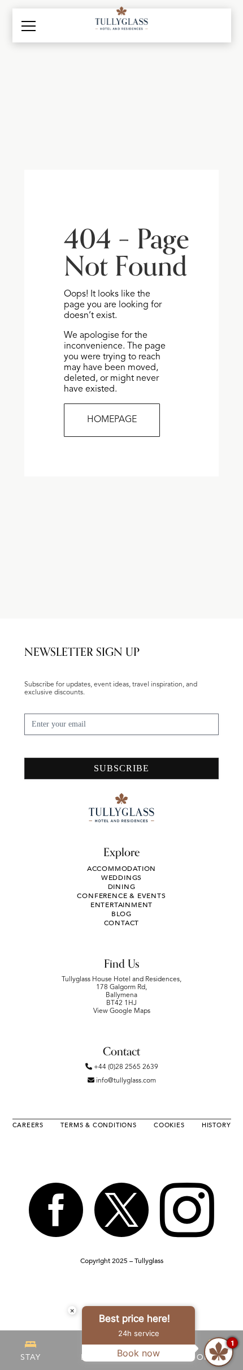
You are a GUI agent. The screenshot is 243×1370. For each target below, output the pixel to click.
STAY (30, 1358)
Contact (122, 922)
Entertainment (121, 904)
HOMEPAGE (112, 419)
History (216, 1125)
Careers (28, 1125)
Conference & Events (121, 895)
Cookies (169, 1125)
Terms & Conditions (98, 1125)
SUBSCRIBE (121, 768)
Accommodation (121, 868)
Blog (121, 913)
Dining (122, 886)
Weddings (121, 877)
